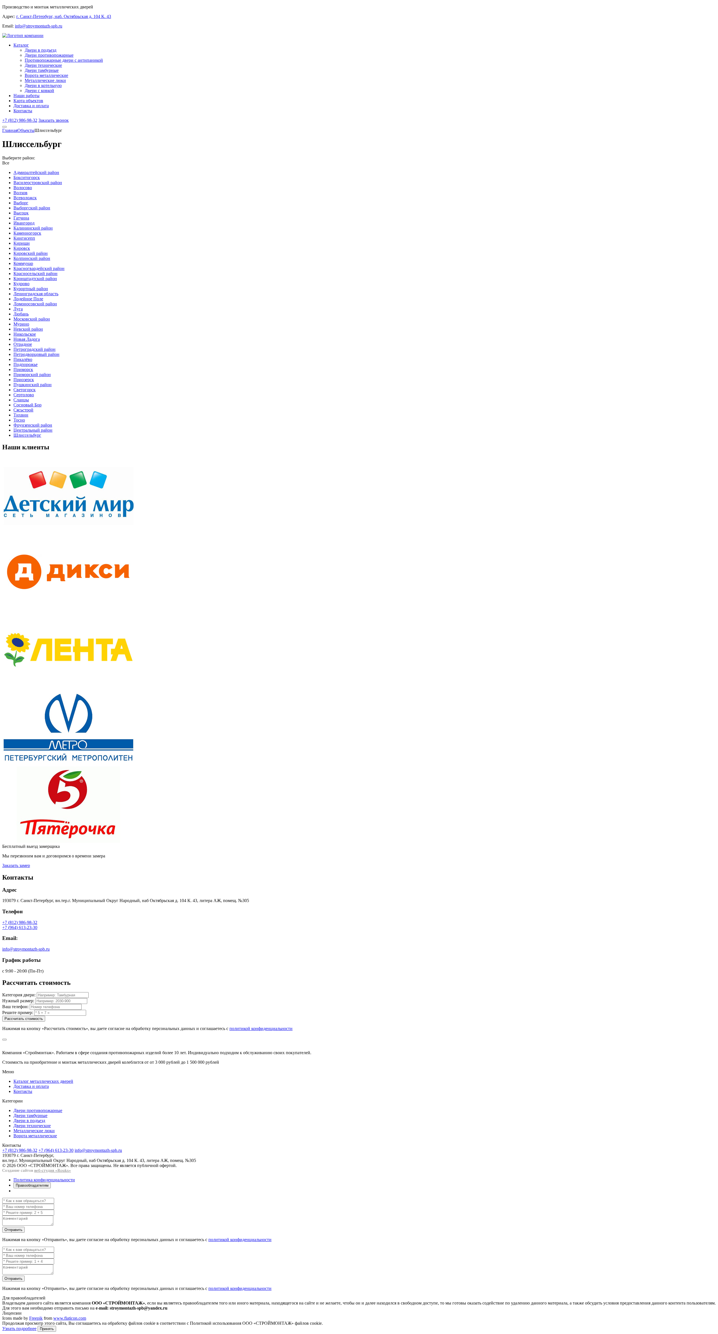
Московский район (31, 319)
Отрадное (22, 344)
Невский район (28, 329)
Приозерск (23, 379)
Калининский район (33, 228)
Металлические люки (45, 80)
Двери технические (43, 65)
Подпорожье (25, 364)
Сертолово (23, 394)
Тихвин (20, 415)
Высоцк (21, 212)
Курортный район (30, 288)
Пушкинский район (32, 384)
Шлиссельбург (27, 435)
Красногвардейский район (39, 268)
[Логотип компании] (22, 35)
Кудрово (21, 283)
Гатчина (21, 218)
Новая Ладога (26, 339)
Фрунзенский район (32, 425)
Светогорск (24, 389)
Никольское (24, 334)
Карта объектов (28, 100)
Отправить (13, 1230)
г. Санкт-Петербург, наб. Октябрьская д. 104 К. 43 (63, 16)
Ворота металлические (46, 75)
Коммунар (23, 263)
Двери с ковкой (39, 90)
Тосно (19, 420)
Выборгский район (31, 207)
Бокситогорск (26, 177)
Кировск (21, 248)
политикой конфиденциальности (261, 1028)
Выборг (20, 202)
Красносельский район (35, 273)
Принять (47, 1329)
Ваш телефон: (15, 1006)
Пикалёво (22, 359)
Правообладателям (32, 1185)
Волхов (20, 192)
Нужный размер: (18, 1000)
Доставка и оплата (31, 105)
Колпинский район (31, 258)
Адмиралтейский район (36, 172)
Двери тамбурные (42, 70)
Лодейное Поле (28, 298)
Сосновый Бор (27, 404)
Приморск (23, 369)
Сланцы (21, 399)
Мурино (21, 324)
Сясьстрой (23, 410)
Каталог (21, 45)
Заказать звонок (53, 120)
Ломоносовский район (35, 303)
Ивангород (23, 223)
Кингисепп (24, 238)
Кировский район (30, 253)
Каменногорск (27, 233)
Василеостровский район (37, 182)
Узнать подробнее (19, 1328)
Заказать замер (16, 865)
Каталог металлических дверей (43, 1081)
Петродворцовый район (36, 354)
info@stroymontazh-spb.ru (38, 26)
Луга (18, 308)
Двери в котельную (43, 85)
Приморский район (32, 374)
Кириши (21, 243)
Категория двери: (19, 994)
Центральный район (32, 430)
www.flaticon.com (69, 1318)
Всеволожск (25, 197)
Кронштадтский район (35, 278)
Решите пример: (17, 1012)
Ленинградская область (35, 293)
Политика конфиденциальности (44, 1179)
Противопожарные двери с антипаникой (64, 60)
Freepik (36, 1318)
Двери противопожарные (49, 55)
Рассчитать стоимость (23, 1019)
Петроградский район (34, 349)
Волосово (22, 187)
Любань (21, 314)
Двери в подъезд (40, 50)
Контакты (22, 110)
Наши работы (26, 95)
